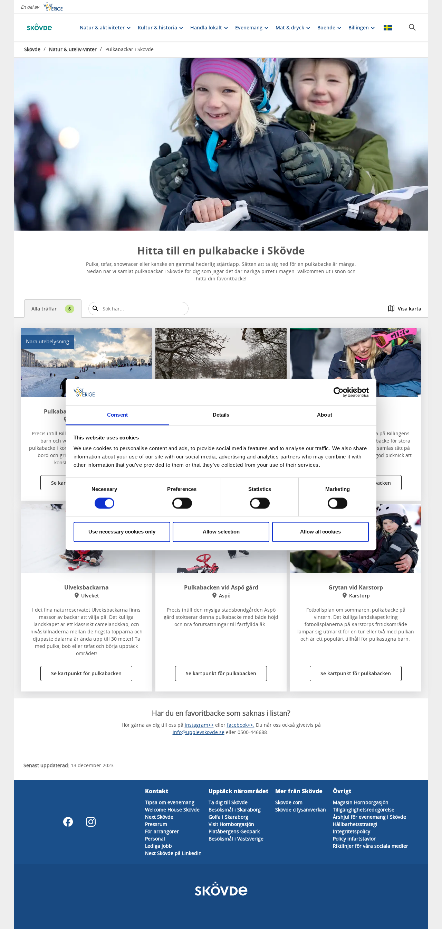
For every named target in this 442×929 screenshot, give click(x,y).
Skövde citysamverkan (300, 809)
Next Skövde (159, 817)
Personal (155, 838)
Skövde (32, 49)
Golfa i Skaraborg (228, 817)
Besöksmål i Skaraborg (235, 809)
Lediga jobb (158, 846)
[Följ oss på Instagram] (90, 822)
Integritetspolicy (351, 831)
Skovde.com (288, 802)
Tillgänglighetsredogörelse (363, 809)
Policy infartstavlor (354, 838)
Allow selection (221, 532)
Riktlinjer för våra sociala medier (370, 846)
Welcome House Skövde (172, 809)
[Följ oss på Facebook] (68, 822)
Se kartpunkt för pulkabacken (86, 673)
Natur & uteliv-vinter (73, 49)
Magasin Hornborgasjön (360, 802)
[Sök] (412, 27)
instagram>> (199, 725)
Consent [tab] (117, 415)
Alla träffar (51, 308)
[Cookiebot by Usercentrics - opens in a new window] (338, 392)
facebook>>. (240, 725)
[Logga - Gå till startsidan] (48, 28)
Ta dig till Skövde (228, 802)
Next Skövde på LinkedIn (173, 853)
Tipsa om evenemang (169, 802)
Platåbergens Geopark (234, 831)
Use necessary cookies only (121, 532)
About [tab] (324, 415)
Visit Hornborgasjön (231, 824)
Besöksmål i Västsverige (236, 838)
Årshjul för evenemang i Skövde (369, 817)
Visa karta (409, 308)
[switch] (182, 503)
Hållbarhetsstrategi (355, 824)
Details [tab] (221, 415)
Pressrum (156, 824)
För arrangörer (162, 831)
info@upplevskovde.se (198, 732)
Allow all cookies (320, 532)
